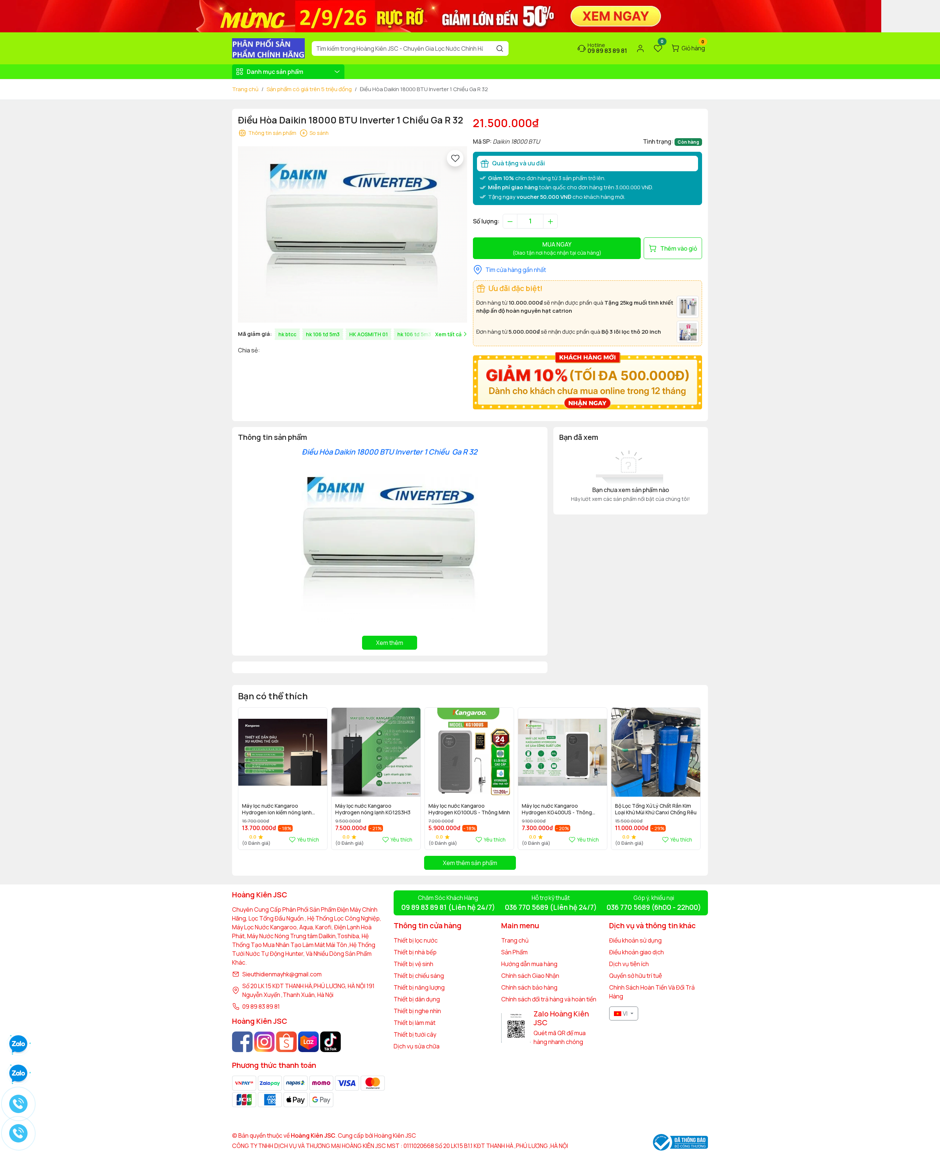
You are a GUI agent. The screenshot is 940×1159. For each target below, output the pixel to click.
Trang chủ (245, 89)
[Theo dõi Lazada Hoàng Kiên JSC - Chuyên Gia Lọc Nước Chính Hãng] (308, 1041)
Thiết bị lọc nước (416, 940)
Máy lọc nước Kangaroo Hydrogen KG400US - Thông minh (557, 810)
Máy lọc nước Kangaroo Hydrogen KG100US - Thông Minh (469, 809)
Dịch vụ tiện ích (629, 964)
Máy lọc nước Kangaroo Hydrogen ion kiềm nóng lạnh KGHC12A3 (277, 810)
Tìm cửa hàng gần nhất (515, 270)
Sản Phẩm (514, 952)
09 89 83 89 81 (261, 1006)
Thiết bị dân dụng (417, 999)
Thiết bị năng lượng (419, 987)
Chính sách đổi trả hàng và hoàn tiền (548, 999)
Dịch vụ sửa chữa (417, 1046)
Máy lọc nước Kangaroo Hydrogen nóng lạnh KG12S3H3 (373, 809)
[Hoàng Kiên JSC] (440, 15)
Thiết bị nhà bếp (415, 952)
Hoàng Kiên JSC (394, 1135)
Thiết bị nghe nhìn (417, 1011)
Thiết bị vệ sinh (413, 964)
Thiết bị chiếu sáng (419, 976)
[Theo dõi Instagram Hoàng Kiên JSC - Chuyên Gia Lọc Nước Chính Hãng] (264, 1041)
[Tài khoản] (640, 48)
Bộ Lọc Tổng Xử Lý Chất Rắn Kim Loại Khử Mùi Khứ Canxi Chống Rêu (656, 809)
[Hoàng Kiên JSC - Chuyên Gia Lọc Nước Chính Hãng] (268, 48)
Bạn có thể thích (273, 696)
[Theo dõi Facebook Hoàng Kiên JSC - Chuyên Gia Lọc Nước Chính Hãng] (242, 1041)
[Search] (500, 48)
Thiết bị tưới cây (415, 1034)
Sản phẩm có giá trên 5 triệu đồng (309, 89)
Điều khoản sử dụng (635, 940)
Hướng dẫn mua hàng (529, 964)
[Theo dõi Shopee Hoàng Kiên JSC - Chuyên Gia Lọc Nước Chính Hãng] (286, 1041)
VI (625, 1013)
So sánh (319, 132)
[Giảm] (510, 221)
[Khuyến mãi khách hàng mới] (587, 380)
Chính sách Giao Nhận (530, 976)
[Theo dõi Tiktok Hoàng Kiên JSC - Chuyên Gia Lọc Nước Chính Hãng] (330, 1041)
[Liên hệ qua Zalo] (18, 1074)
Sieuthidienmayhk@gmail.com (282, 974)
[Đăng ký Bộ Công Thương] (680, 1142)
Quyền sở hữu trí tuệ (635, 976)
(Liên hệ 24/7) (448, 907)
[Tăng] (550, 221)
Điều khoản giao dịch (636, 952)
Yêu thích (308, 839)
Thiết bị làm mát (414, 1023)
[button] (691, 778)
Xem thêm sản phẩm (470, 863)
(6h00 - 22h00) (654, 907)
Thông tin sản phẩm (272, 132)
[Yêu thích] (455, 158)
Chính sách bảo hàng (529, 987)
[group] (352, 234)
